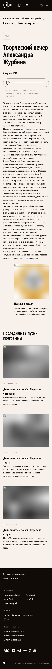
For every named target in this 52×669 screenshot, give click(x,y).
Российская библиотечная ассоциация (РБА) (18, 615)
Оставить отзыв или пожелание (14, 574)
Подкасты (8, 23)
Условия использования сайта (14, 632)
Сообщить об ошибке (10, 579)
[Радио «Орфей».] (19, 5)
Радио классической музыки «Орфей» (22, 18)
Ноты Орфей (30, 599)
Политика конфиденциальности (14, 636)
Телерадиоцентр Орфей (12, 595)
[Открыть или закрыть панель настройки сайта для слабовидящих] (41, 5)
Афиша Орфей (8, 599)
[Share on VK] (6, 35)
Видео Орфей (30, 595)
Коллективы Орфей (10, 603)
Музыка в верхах (26, 23)
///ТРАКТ (7, 620)
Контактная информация (12, 640)
